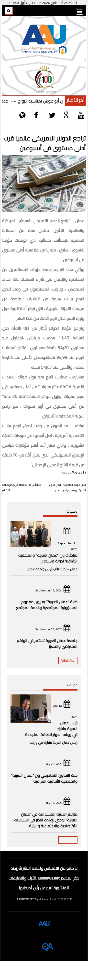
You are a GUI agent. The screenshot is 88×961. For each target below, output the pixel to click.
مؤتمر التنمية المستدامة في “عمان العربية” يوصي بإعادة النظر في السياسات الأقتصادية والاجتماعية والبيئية (45, 819)
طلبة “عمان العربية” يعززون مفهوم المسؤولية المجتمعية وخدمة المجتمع (46, 604)
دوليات (66, 472)
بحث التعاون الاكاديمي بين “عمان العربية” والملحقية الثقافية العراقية (44, 778)
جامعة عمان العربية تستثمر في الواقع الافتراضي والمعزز (47, 643)
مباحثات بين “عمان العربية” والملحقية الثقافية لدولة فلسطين (47, 558)
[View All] (67, 840)
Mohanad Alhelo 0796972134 (55, 899)
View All (67, 660)
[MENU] (79, 11)
